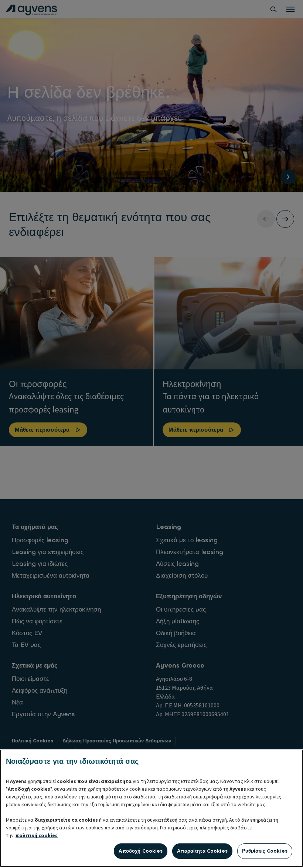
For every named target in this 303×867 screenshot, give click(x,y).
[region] (151, 808)
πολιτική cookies (37, 835)
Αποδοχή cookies (141, 851)
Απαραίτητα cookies (202, 851)
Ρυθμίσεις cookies (264, 851)
